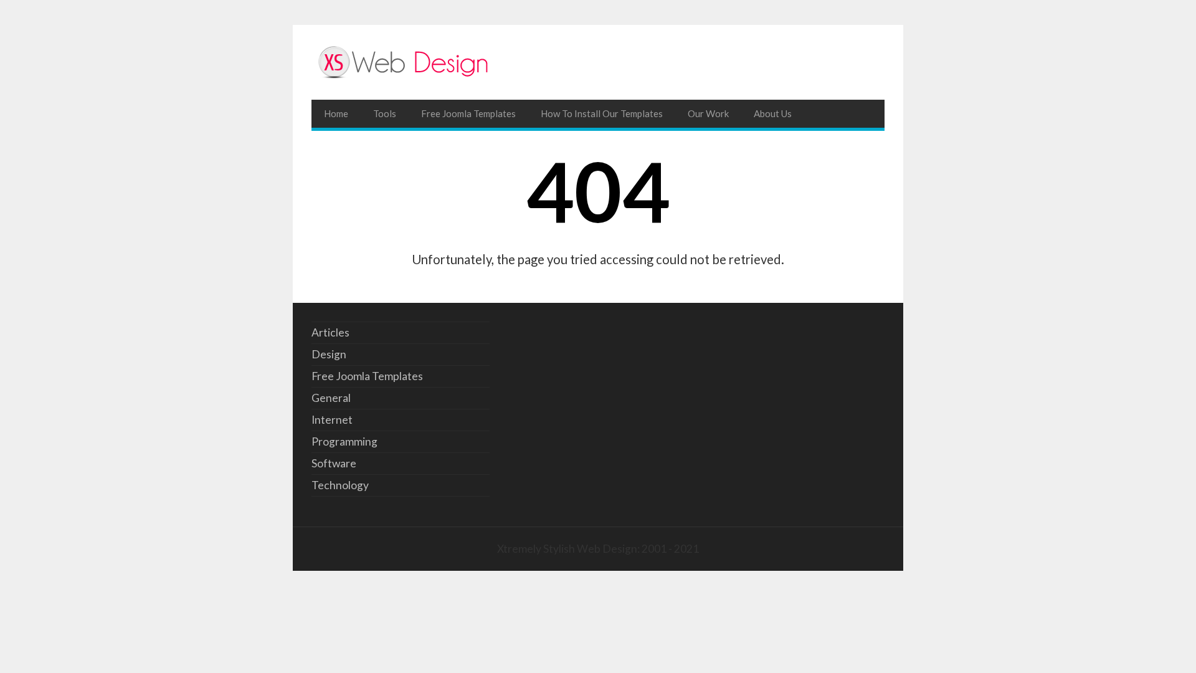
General (331, 397)
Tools (384, 113)
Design (328, 354)
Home (336, 113)
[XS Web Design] (598, 62)
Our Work (708, 113)
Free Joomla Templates (468, 113)
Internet (332, 419)
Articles (330, 332)
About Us (773, 113)
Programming (344, 441)
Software (333, 463)
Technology (340, 485)
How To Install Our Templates (602, 113)
